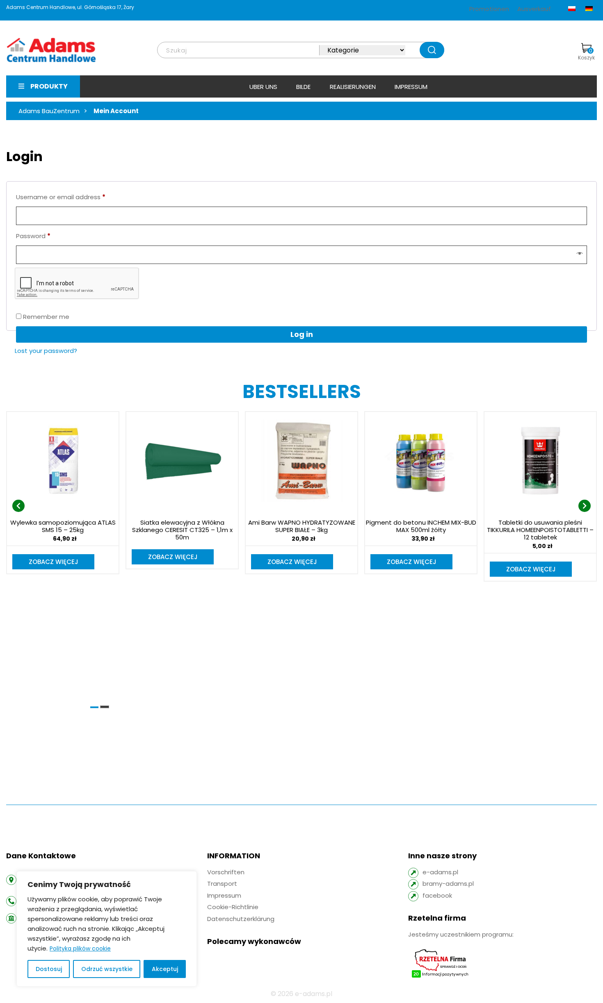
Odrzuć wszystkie (106, 969)
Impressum (411, 86)
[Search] (432, 50)
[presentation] (18, 506)
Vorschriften (225, 872)
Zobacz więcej (53, 561)
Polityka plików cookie (80, 948)
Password (33, 235)
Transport (222, 883)
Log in (301, 334)
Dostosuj (49, 969)
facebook (437, 895)
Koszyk (586, 54)
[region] (106, 929)
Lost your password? (46, 350)
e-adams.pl (440, 872)
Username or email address (60, 196)
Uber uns (263, 86)
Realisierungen (353, 86)
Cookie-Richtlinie (232, 907)
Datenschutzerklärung (240, 918)
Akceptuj (165, 969)
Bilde (303, 86)
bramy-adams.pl (448, 883)
